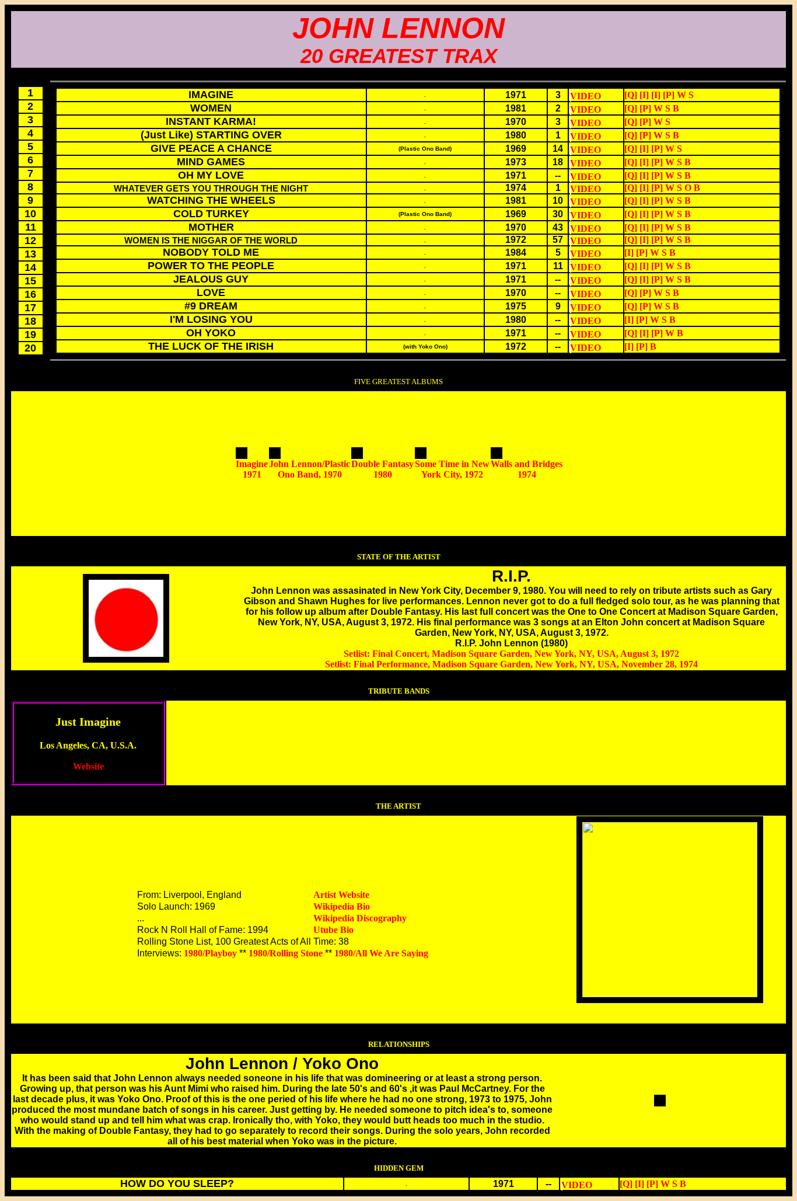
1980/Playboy (210, 953)
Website (88, 766)
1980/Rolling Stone (286, 953)
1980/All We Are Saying (381, 953)
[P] (668, 95)
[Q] (630, 95)
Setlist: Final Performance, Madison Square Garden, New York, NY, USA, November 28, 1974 (511, 664)
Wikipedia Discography (360, 918)
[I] (644, 95)
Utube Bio (333, 930)
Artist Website (341, 895)
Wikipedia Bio (341, 906)
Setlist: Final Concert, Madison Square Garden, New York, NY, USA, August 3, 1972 (511, 654)
